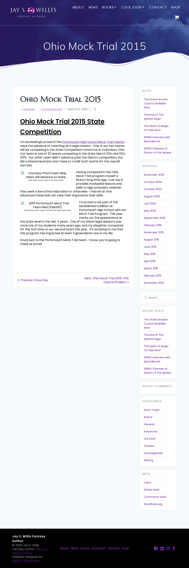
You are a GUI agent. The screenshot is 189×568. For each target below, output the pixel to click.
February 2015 (152, 275)
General (149, 424)
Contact (158, 7)
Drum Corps (151, 410)
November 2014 (154, 283)
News (93, 7)
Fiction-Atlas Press (25, 561)
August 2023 (152, 196)
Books (108, 7)
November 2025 (154, 175)
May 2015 (149, 254)
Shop (175, 7)
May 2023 (150, 211)
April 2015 (149, 261)
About (78, 7)
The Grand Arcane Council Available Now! (156, 103)
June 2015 (150, 247)
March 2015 (151, 268)
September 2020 (155, 218)
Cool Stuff (131, 7)
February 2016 (152, 225)
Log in (147, 482)
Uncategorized (51, 109)
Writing (148, 460)
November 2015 (154, 232)
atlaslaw (29, 109)
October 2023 (153, 189)
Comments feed (155, 497)
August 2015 (151, 239)
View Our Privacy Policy (30, 551)
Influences (150, 431)
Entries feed (151, 490)
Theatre (149, 446)
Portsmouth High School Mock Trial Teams (93, 142)
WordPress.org (153, 504)
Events (148, 417)
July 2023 (150, 203)
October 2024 (153, 182)
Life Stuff (150, 439)
